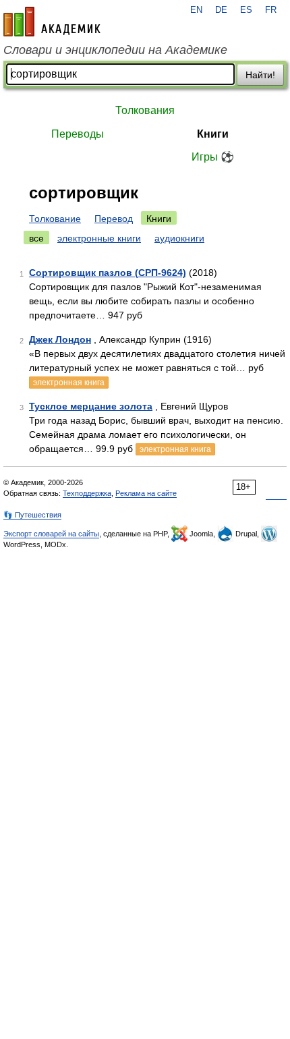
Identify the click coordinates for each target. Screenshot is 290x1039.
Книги (213, 134)
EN (196, 10)
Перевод (113, 218)
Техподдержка (87, 493)
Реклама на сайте (146, 493)
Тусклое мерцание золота (90, 406)
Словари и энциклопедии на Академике (115, 50)
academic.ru (51, 21)
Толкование (55, 218)
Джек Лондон (60, 339)
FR (271, 10)
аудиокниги (179, 238)
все (36, 238)
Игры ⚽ (213, 157)
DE (221, 10)
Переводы (77, 134)
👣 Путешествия (32, 515)
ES (246, 10)
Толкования (145, 110)
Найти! (260, 74)
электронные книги (99, 238)
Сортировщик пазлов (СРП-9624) (107, 272)
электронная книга (69, 382)
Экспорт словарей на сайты (51, 534)
